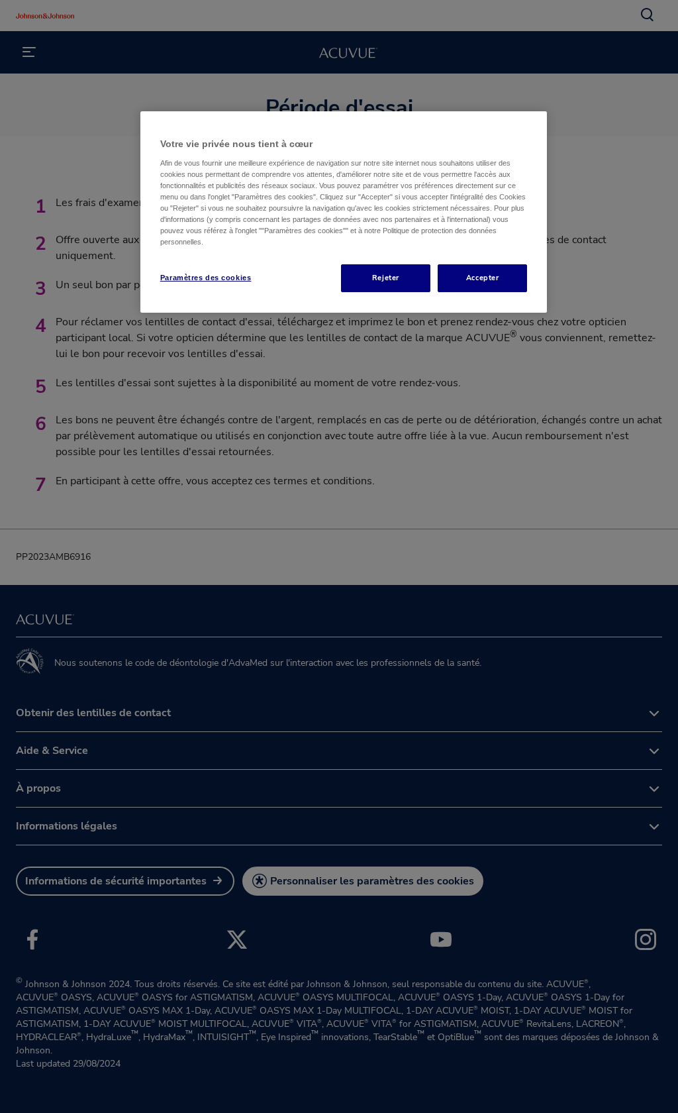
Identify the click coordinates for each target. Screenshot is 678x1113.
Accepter (482, 277)
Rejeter (385, 277)
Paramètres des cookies (206, 278)
